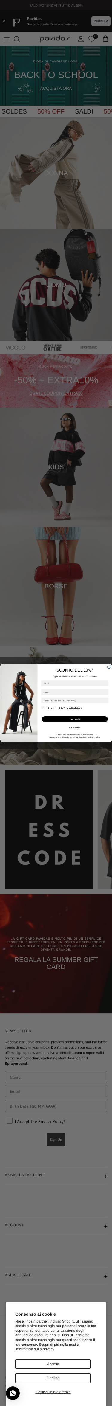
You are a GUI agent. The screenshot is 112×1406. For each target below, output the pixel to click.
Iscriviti (75, 719)
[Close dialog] (109, 667)
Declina (53, 1378)
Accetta (53, 1364)
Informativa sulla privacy (34, 1349)
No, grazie (74, 728)
